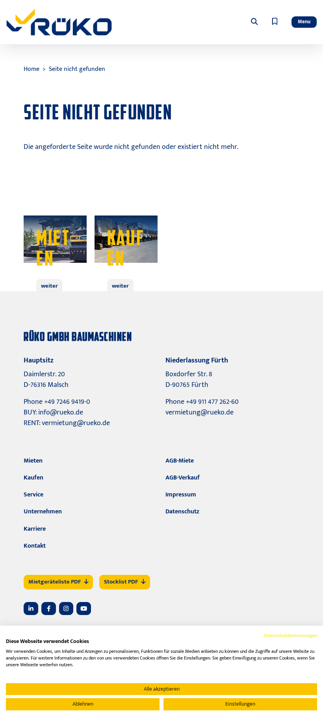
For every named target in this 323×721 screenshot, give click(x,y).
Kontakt (35, 546)
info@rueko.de (60, 412)
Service (33, 494)
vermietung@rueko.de (76, 423)
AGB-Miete (179, 460)
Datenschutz (182, 511)
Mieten (33, 460)
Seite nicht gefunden (77, 69)
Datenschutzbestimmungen (290, 635)
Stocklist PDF (121, 582)
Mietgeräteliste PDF (54, 582)
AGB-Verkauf (182, 477)
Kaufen (33, 477)
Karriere (35, 529)
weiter (49, 286)
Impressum (180, 494)
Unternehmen (43, 511)
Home (31, 69)
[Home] (59, 22)
